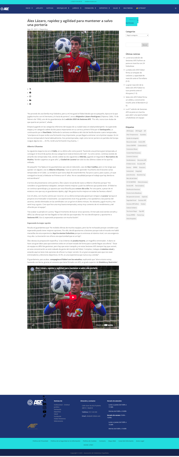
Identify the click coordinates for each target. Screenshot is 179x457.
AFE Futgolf (138, 131)
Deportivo (44, 29)
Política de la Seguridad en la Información (65, 441)
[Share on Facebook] (30, 93)
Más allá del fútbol (132, 178)
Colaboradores (142, 145)
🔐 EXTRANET (141, 8)
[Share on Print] (30, 104)
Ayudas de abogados (133, 138)
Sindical (143, 204)
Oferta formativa (143, 182)
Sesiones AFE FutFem (133, 204)
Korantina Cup (141, 175)
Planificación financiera (133, 189)
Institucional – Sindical (62, 405)
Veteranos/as (58, 421)
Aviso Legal (140, 441)
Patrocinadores (139, 186)
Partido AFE (130, 186)
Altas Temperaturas (132, 134)
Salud (56, 414)
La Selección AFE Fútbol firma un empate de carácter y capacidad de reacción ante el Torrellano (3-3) (136, 75)
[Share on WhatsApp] (30, 96)
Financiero (142, 167)
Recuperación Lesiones (133, 197)
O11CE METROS (131, 182)
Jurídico (56, 407)
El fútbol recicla (131, 164)
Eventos (129, 167)
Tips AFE (141, 211)
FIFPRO (135, 167)
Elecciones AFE (142, 160)
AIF (145, 131)
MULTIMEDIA (128, 8)
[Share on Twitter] (30, 89)
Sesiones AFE (142, 200)
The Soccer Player (132, 211)
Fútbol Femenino (60, 419)
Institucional (130, 171)
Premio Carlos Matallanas (134, 193)
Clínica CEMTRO (131, 145)
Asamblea (143, 134)
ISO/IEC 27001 (88, 445)
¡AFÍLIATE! (39, 8)
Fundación (57, 416)
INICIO (28, 8)
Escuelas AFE (141, 164)
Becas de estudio (131, 142)
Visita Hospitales (131, 218)
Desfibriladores (131, 160)
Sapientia (144, 197)
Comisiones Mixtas (132, 149)
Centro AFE (141, 142)
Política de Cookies (89, 441)
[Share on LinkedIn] (30, 100)
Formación (57, 409)
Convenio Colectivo (132, 156)
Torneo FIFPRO (131, 215)
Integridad (139, 171)
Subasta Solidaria (132, 208)
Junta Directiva (131, 175)
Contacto (102, 441)
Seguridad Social (131, 200)
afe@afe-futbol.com (93, 416)
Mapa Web (112, 441)
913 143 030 (93, 412)
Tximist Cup (140, 215)
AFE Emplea (130, 131)
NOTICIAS (49, 8)
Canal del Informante (126, 441)
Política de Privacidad (40, 441)
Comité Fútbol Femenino (134, 153)
